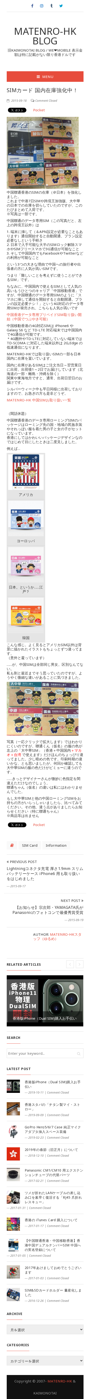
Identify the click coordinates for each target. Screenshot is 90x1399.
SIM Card (29, 845)
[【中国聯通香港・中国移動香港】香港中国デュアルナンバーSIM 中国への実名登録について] (13, 1244)
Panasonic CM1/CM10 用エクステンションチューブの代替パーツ (54, 1172)
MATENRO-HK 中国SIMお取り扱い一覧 (39, 400)
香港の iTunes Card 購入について (51, 1220)
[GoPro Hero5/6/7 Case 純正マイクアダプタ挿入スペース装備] (13, 1131)
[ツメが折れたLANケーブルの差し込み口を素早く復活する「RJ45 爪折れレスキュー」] (13, 1197)
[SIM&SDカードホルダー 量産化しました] (13, 1294)
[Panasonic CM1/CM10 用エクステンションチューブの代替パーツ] (13, 1174)
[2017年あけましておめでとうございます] (13, 1272)
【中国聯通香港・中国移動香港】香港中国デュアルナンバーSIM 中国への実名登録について (53, 1245)
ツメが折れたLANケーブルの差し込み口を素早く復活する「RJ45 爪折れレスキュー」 (53, 1197)
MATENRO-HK (60, 1381)
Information (56, 845)
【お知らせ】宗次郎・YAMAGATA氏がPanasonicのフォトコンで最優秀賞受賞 (48, 910)
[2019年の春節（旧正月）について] (13, 1154)
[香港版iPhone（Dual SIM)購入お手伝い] (13, 1086)
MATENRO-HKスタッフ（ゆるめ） (57, 936)
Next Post (71, 900)
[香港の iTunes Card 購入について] (13, 1224)
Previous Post (23, 861)
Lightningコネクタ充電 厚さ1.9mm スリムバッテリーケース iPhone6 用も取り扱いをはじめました (45, 873)
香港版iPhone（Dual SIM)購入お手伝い (45, 1018)
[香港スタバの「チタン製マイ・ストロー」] (13, 1108)
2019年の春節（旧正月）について (51, 1149)
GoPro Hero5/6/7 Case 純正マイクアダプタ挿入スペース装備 (53, 1129)
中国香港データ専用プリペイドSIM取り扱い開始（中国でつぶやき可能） (44, 316)
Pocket (39, 109)
